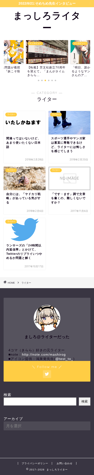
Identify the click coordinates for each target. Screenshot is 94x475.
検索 (7, 395)
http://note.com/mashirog (44, 354)
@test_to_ (64, 359)
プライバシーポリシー (35, 463)
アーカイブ (13, 419)
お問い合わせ (65, 463)
